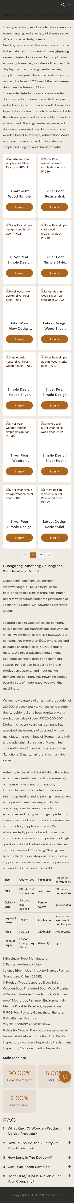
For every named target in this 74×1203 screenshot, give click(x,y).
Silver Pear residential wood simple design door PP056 (54, 194)
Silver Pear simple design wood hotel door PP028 (19, 260)
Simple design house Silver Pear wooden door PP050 (19, 392)
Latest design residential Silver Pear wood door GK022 (54, 524)
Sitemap (56, 1195)
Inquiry (19, 207)
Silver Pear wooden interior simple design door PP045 (19, 458)
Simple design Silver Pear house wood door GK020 (54, 458)
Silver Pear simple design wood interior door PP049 (54, 392)
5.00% (55, 1073)
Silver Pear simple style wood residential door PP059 (54, 260)
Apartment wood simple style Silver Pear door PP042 (19, 194)
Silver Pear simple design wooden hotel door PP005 (19, 524)
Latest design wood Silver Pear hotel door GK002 (54, 326)
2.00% (19, 1098)
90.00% (19, 1073)
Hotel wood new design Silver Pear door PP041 (19, 326)
